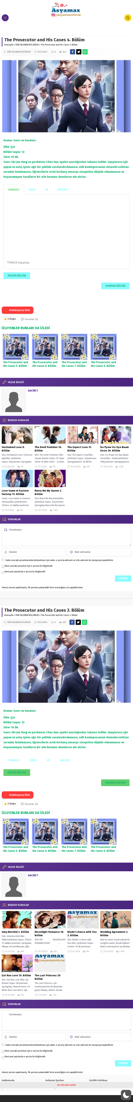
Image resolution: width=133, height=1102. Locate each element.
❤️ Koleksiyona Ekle (17, 310)
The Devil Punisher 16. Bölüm (48, 449)
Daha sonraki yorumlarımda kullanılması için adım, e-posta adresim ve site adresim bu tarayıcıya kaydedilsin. (59, 560)
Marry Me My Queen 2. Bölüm (48, 492)
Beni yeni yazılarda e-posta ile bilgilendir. (25, 571)
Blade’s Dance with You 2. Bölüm (82, 933)
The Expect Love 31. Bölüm (79, 449)
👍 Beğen (10, 319)
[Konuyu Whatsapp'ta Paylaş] (85, 51)
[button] (126, 1095)
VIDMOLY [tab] (14, 189)
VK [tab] (46, 189)
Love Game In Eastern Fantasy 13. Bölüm (15, 492)
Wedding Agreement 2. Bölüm (114, 933)
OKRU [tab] (32, 189)
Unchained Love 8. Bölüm (13, 449)
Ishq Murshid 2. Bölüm (15, 931)
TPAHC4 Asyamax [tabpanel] (18, 262)
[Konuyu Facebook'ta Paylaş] (72, 51)
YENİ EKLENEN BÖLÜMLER (27, 45)
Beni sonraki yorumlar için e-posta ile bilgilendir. (29, 566)
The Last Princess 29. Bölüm (48, 977)
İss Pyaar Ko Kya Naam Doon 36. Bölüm (114, 449)
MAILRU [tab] (62, 189)
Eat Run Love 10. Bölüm (16, 975)
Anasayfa (8, 45)
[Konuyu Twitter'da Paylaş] (78, 51)
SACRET (33, 390)
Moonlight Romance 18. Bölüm (49, 933)
